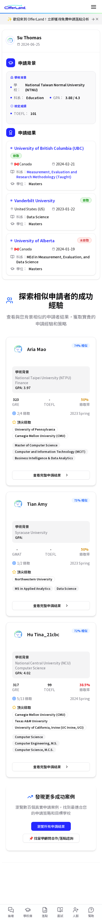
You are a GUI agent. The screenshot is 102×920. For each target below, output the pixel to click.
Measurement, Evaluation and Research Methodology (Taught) (46, 174)
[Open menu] (93, 6)
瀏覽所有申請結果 (51, 826)
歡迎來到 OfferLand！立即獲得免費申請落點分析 (48, 19)
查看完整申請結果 (47, 475)
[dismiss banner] (97, 19)
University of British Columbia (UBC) (49, 148)
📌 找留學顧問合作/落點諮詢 (51, 838)
